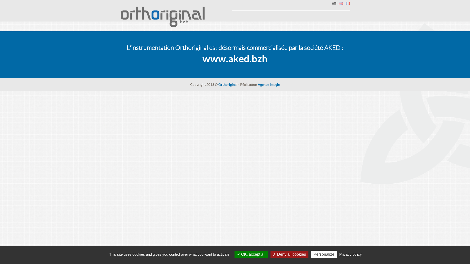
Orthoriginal (227, 85)
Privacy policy (350, 254)
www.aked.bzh (235, 58)
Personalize (324, 254)
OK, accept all (252, 254)
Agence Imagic (269, 85)
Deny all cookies (291, 254)
